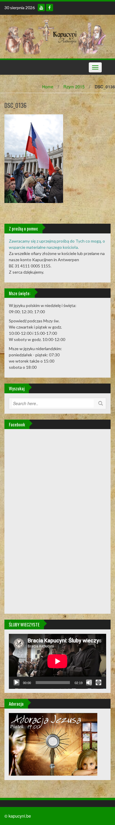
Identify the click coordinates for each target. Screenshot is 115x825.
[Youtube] (41, 7)
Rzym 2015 (74, 87)
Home (47, 87)
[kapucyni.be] (55, 36)
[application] (57, 661)
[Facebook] (49, 7)
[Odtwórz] (16, 683)
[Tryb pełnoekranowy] (98, 683)
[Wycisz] (89, 683)
